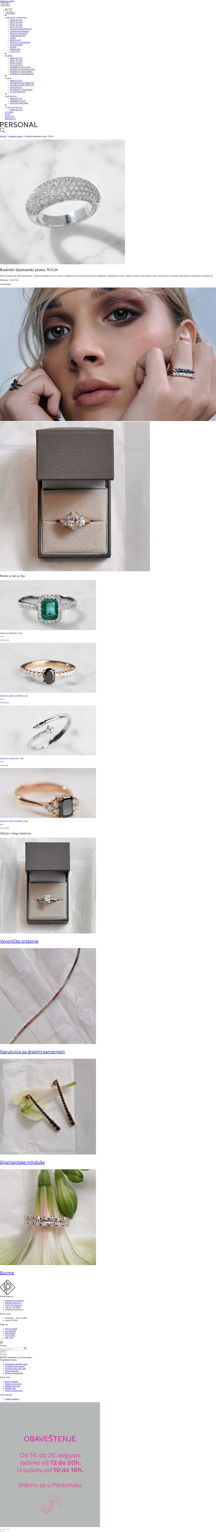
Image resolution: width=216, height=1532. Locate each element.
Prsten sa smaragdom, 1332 (11, 633)
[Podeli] (6, 1529)
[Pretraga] (3, 1353)
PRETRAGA (10, 119)
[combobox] (11, 1349)
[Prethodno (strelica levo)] (1, 1531)
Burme (7, 1272)
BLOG (8, 114)
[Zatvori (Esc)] (9, 1529)
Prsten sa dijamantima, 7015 (12, 758)
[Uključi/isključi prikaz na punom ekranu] (3, 1529)
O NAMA (9, 112)
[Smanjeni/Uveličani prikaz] (1, 1529)
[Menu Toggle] (5, 4)
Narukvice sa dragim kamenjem (32, 1051)
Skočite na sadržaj (7, 1)
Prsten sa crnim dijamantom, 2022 (14, 821)
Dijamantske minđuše (22, 1162)
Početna (3, 136)
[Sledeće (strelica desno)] (3, 1531)
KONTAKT (10, 117)
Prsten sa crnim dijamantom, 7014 (14, 696)
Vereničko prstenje (15, 136)
